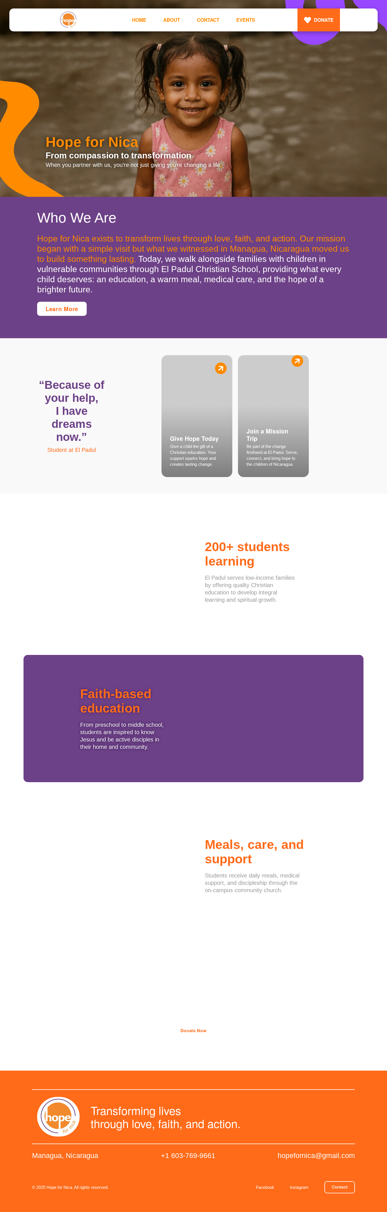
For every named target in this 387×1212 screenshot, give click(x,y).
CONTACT (208, 19)
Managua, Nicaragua (65, 1155)
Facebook (265, 1187)
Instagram (299, 1187)
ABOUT (171, 19)
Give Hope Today (194, 438)
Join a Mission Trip (267, 435)
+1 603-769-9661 (188, 1155)
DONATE (323, 19)
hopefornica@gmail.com (316, 1155)
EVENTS (245, 19)
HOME (139, 19)
